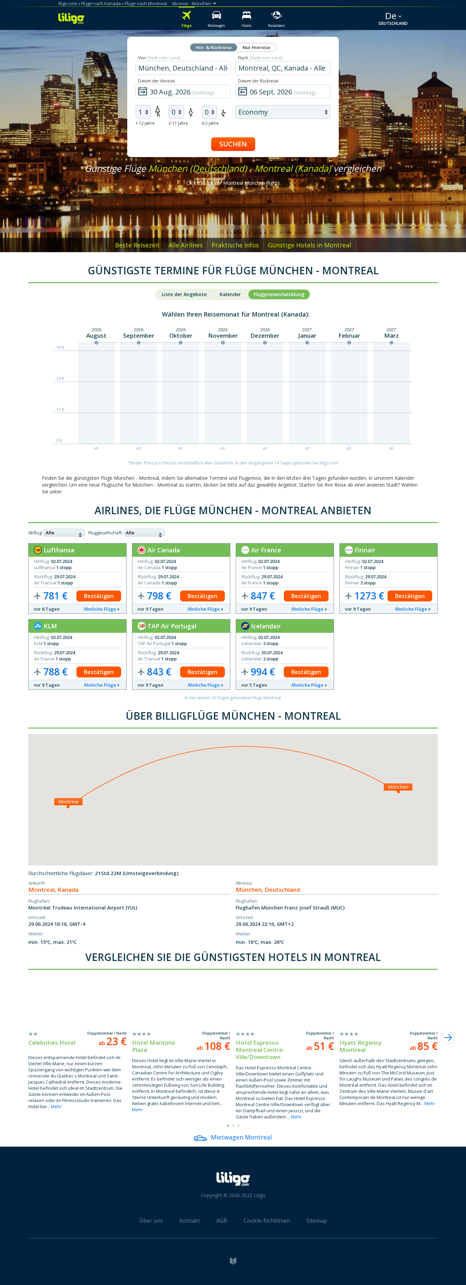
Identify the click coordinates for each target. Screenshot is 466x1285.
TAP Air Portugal (171, 626)
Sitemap (316, 1220)
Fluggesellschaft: (105, 533)
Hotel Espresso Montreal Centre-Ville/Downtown (260, 1050)
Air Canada (163, 550)
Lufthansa (58, 550)
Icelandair (265, 626)
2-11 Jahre (178, 123)
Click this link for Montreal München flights (233, 183)
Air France (265, 550)
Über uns (151, 1220)
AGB (221, 1220)
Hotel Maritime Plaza (153, 1046)
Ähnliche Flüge (100, 609)
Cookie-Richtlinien (267, 1220)
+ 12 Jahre (145, 123)
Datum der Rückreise (258, 81)
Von (159, 58)
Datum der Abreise (156, 81)
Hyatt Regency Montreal (360, 1046)
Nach (260, 58)
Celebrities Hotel (51, 1042)
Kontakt (189, 1220)
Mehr (56, 1106)
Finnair (364, 550)
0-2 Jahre (210, 123)
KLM (49, 626)
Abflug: (35, 533)
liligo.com (67, 3)
